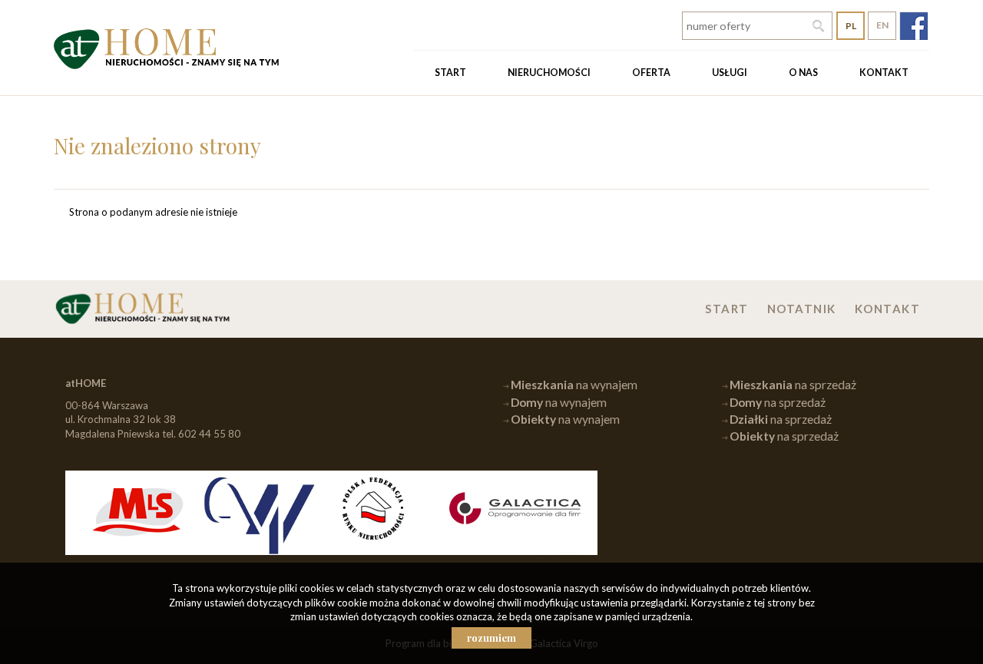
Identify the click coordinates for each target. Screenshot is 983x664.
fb (913, 26)
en (882, 25)
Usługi (729, 72)
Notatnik (801, 308)
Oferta (651, 72)
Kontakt (884, 72)
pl (851, 25)
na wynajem (574, 384)
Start (450, 72)
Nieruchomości (549, 72)
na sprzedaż (793, 384)
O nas (803, 72)
